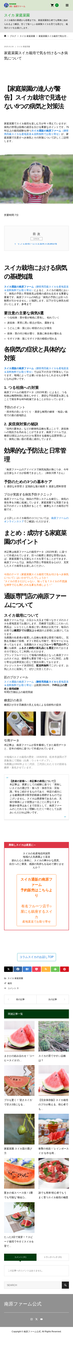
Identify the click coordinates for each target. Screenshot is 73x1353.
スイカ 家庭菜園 (23, 47)
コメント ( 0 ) (20, 1257)
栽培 (10, 983)
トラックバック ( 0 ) (53, 1257)
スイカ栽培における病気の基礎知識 (36, 244)
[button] (36, 900)
